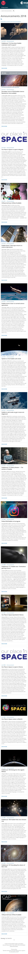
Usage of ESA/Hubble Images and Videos (14, 943)
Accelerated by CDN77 (14, 952)
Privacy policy (14, 949)
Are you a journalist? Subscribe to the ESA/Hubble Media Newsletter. (14, 945)
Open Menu (5, 7)
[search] (13, 11)
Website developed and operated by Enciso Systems (14, 950)
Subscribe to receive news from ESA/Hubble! (11, 21)
